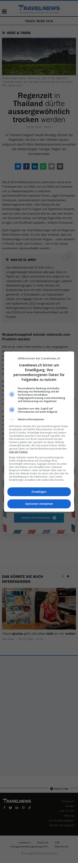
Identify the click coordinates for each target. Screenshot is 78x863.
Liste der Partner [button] (18, 452)
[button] (39, 419)
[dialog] (39, 431)
